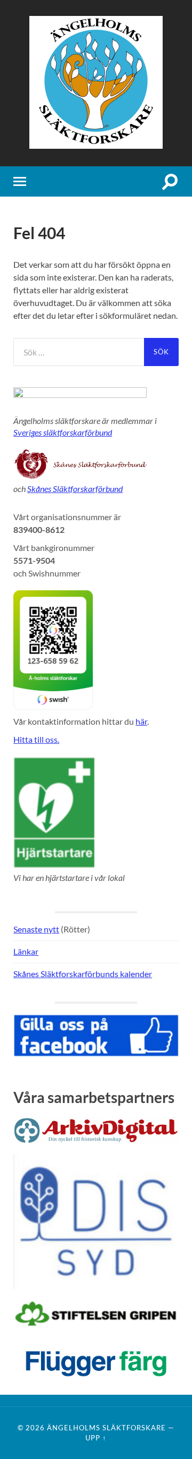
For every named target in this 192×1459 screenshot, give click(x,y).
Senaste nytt (36, 929)
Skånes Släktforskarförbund (75, 488)
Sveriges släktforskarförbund (62, 432)
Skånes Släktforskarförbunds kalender (82, 974)
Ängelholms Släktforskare (106, 1427)
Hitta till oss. (36, 739)
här (141, 721)
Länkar (25, 951)
